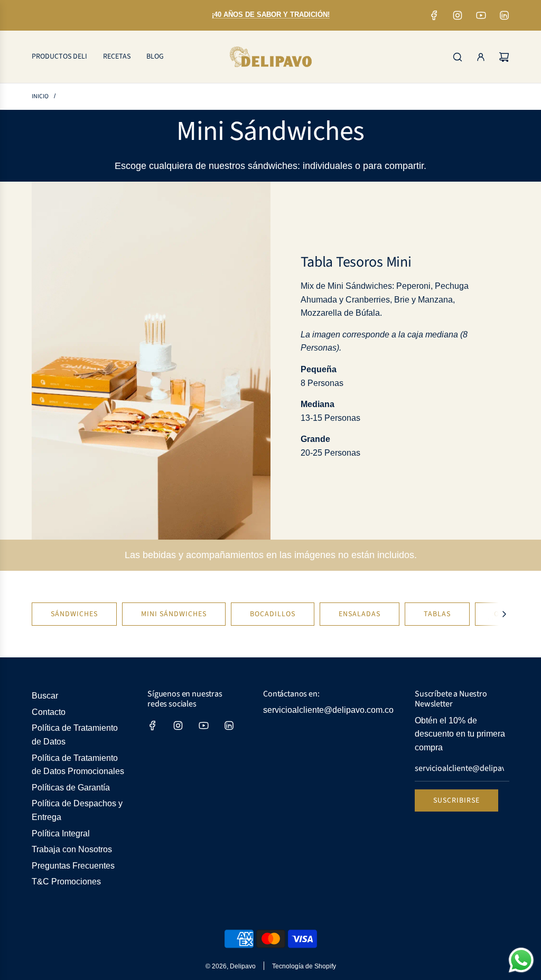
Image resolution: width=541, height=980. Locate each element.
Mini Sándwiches (174, 614)
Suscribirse (456, 800)
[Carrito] (504, 57)
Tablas (437, 614)
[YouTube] (480, 15)
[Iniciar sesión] (480, 57)
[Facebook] (434, 15)
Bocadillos (272, 614)
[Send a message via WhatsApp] (521, 960)
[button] (504, 614)
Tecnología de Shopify (304, 966)
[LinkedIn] (504, 15)
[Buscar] (457, 57)
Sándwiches (74, 614)
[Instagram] (457, 15)
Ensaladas (359, 614)
